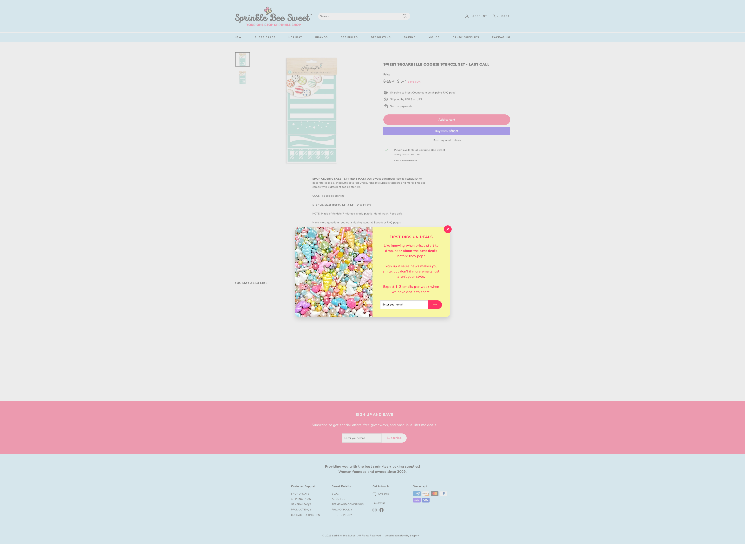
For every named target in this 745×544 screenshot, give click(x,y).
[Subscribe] (435, 304)
